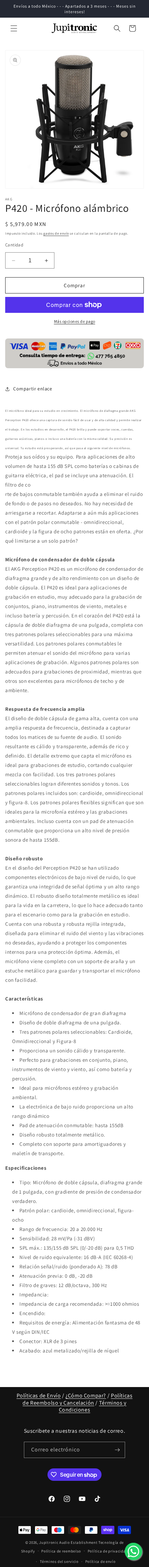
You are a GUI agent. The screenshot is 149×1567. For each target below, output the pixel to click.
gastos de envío (56, 233)
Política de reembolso (61, 1551)
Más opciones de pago (74, 321)
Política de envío (100, 1561)
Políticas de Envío (39, 1395)
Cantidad (14, 245)
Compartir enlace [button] (32, 389)
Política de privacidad (108, 1551)
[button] (13, 28)
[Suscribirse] (117, 1450)
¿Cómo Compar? (85, 1395)
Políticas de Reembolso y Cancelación (77, 1399)
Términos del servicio (59, 1561)
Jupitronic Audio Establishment (68, 1542)
